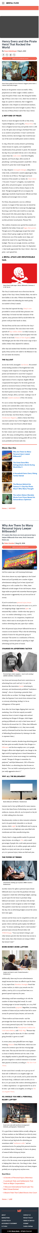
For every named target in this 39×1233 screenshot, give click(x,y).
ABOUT (4, 1215)
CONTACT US (27, 1215)
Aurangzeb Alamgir (20, 170)
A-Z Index (4, 1226)
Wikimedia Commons (28, 285)
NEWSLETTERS (6, 1218)
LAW (10, 1199)
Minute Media (16, 1231)
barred (21, 686)
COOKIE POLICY (6, 1220)
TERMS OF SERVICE (28, 1220)
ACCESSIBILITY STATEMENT (9, 1223)
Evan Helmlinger (10, 51)
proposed (19, 1007)
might (14, 826)
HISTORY (12, 508)
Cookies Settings (28, 1226)
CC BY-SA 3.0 (6, 287)
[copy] (14, 54)
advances (11, 1044)
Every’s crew (28, 308)
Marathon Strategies (21, 984)
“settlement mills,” (19, 1143)
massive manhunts (14, 398)
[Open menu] (3, 3)
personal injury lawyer (24, 602)
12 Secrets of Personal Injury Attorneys (18, 1177)
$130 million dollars (16, 332)
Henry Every (29, 124)
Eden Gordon (9, 543)
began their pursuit (30, 228)
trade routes (17, 156)
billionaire (5, 747)
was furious (24, 365)
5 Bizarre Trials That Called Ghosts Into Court (20, 1192)
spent (27, 608)
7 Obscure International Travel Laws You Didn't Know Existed (18, 1188)
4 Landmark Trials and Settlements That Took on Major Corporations (18, 1182)
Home (4, 508)
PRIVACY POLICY (28, 1218)
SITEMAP (25, 1223)
